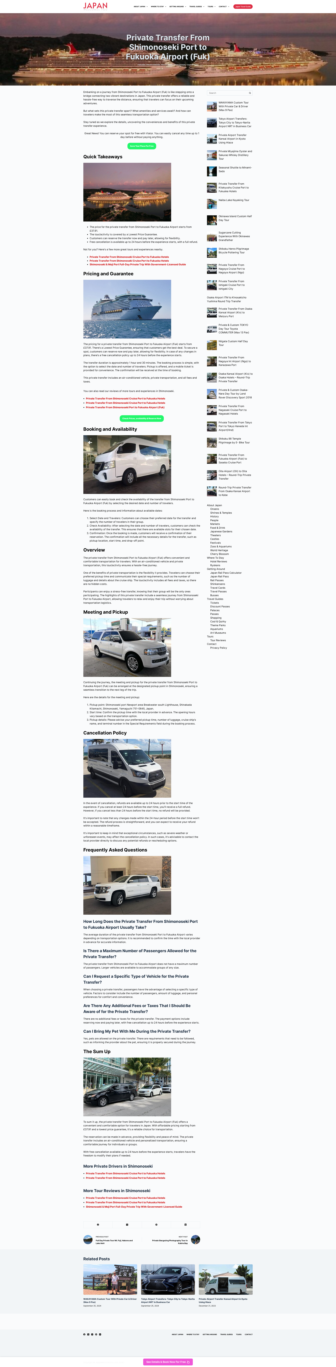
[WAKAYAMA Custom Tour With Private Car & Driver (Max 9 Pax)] (110, 1279)
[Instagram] (92, 1334)
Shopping (216, 617)
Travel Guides (195, 7)
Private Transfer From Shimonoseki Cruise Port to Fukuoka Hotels (129, 256)
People (214, 520)
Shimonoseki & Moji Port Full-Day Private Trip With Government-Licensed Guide (138, 264)
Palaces (215, 610)
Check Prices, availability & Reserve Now (141, 418)
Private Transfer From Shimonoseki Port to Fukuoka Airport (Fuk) (125, 407)
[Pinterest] (156, 1224)
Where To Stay (157, 7)
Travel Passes (218, 591)
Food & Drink (217, 527)
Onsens (214, 509)
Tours (210, 7)
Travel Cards (217, 587)
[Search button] (250, 93)
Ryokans (215, 565)
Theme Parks (218, 625)
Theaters (215, 535)
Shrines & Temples (221, 512)
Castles (214, 539)
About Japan (139, 7)
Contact (223, 7)
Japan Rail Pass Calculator (226, 572)
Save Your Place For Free (142, 146)
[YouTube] (100, 1334)
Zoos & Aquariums (221, 546)
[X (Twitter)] (127, 1224)
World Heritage (219, 550)
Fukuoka (141, 65)
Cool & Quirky (218, 621)
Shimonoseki (179, 65)
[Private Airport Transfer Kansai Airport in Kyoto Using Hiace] (226, 1279)
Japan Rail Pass (219, 576)
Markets (215, 524)
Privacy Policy (218, 647)
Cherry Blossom (219, 554)
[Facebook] (98, 1224)
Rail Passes (217, 580)
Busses (214, 595)
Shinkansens (217, 584)
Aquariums (216, 629)
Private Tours (167, 65)
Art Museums (218, 632)
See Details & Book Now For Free (166, 1361)
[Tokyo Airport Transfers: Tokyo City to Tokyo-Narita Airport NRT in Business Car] (168, 1279)
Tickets (214, 602)
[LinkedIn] (185, 1224)
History (214, 516)
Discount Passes (220, 606)
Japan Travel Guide (243, 7)
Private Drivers (153, 65)
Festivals (215, 542)
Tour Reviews (192, 65)
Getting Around (176, 7)
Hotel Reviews (218, 561)
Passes (214, 614)
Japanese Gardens (221, 531)
